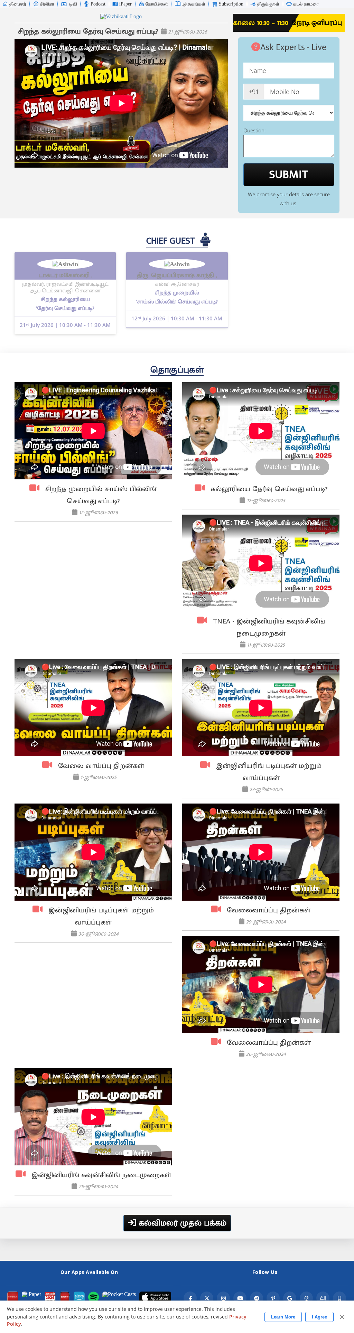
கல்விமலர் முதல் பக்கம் (181, 1223)
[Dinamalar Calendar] (50, 1297)
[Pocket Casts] (119, 1297)
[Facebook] (190, 1298)
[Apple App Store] (155, 1297)
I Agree (319, 1317)
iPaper (125, 4)
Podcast (98, 4)
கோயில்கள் (157, 4)
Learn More (283, 1317)
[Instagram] (223, 1298)
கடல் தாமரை (306, 4)
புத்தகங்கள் (193, 4)
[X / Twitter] (206, 1298)
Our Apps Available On (89, 1272)
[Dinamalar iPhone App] (64, 1297)
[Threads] (306, 1298)
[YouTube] (239, 1298)
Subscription (231, 4)
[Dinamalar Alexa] (79, 1297)
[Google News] (289, 1298)
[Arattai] (322, 1298)
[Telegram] (256, 1298)
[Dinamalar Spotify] (93, 1297)
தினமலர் (17, 4)
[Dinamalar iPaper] (31, 1297)
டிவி (73, 4)
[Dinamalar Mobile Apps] (339, 1298)
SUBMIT (288, 174)
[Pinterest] (273, 1298)
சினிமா (47, 4)
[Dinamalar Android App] (12, 1297)
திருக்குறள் (268, 4)
